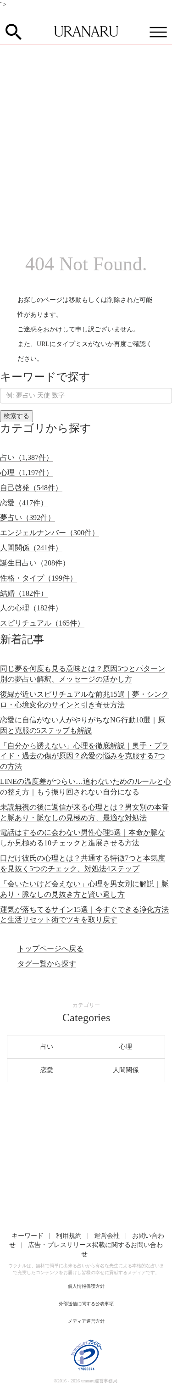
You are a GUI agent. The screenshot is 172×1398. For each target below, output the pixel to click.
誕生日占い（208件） (35, 563)
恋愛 (46, 1070)
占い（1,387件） (26, 457)
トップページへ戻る (50, 948)
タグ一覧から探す (46, 963)
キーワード (27, 1235)
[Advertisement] (86, 135)
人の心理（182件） (31, 608)
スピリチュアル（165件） (42, 623)
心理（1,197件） (26, 472)
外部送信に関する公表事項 (86, 1303)
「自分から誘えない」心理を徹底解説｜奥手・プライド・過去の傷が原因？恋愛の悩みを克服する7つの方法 (84, 756)
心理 (125, 1046)
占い (46, 1046)
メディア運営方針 (86, 1321)
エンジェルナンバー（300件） (49, 533)
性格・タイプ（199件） (38, 578)
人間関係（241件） (31, 548)
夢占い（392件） (27, 517)
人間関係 (126, 1070)
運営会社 (107, 1235)
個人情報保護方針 (86, 1286)
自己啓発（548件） (31, 488)
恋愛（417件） (24, 503)
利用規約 (69, 1235)
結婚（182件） (24, 593)
